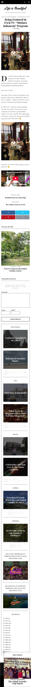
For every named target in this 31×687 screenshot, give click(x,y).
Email (13, 310)
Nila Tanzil (16, 28)
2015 (7, 625)
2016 (8, 623)
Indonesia (13, 679)
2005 (7, 649)
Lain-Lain (4, 17)
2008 (7, 642)
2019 (7, 618)
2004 (7, 652)
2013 (7, 630)
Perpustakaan (12, 17)
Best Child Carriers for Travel (15, 203)
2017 (7, 621)
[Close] (4, 652)
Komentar (4, 292)
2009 (8, 640)
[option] (15, 251)
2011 (7, 635)
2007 (7, 644)
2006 (7, 647)
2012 (7, 633)
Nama (3, 310)
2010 (7, 637)
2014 (7, 628)
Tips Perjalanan (20, 679)
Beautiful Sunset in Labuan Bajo (15, 196)
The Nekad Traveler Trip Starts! (17, 682)
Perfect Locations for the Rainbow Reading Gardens (15, 270)
